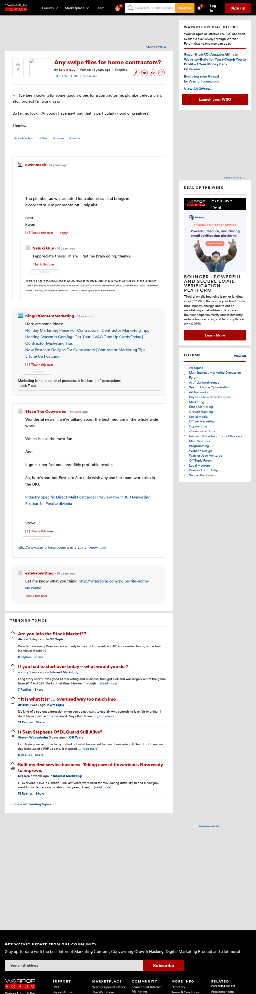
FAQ (55, 987)
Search (185, 7)
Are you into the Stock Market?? (52, 633)
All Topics (196, 367)
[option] (215, 269)
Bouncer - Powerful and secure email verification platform (213, 283)
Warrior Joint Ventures (205, 455)
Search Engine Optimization (209, 387)
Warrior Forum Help (203, 470)
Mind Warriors (199, 441)
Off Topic (57, 639)
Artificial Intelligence (204, 382)
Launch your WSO (215, 99)
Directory (178, 987)
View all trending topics (31, 804)
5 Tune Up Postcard (42, 356)
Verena (194, 69)
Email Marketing (201, 406)
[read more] (108, 683)
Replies (25, 657)
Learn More (215, 335)
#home (58, 138)
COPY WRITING (66, 76)
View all (240, 355)
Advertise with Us (156, 46)
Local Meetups (199, 465)
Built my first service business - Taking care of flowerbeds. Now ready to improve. (90, 767)
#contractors (24, 138)
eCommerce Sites (202, 431)
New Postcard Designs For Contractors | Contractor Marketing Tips (85, 349)
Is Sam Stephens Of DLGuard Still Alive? (60, 732)
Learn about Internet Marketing (147, 989)
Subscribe (90, 76)
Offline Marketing (202, 421)
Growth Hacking (201, 411)
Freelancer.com (222, 991)
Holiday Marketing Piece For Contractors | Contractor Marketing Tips (87, 330)
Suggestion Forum (202, 475)
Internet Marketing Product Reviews (215, 436)
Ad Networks (198, 392)
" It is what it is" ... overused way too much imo (67, 699)
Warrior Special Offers (108, 987)
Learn (102, 7)
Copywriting (198, 426)
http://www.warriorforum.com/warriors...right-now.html (62, 547)
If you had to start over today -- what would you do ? (73, 666)
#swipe (74, 138)
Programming (199, 445)
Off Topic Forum (200, 460)
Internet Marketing (64, 672)
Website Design (200, 450)
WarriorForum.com (204, 81)
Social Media (198, 416)
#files (43, 138)
